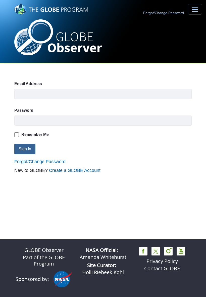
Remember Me (35, 134)
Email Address (28, 84)
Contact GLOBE (162, 268)
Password (23, 110)
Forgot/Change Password (163, 13)
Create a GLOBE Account (74, 170)
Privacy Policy (162, 261)
